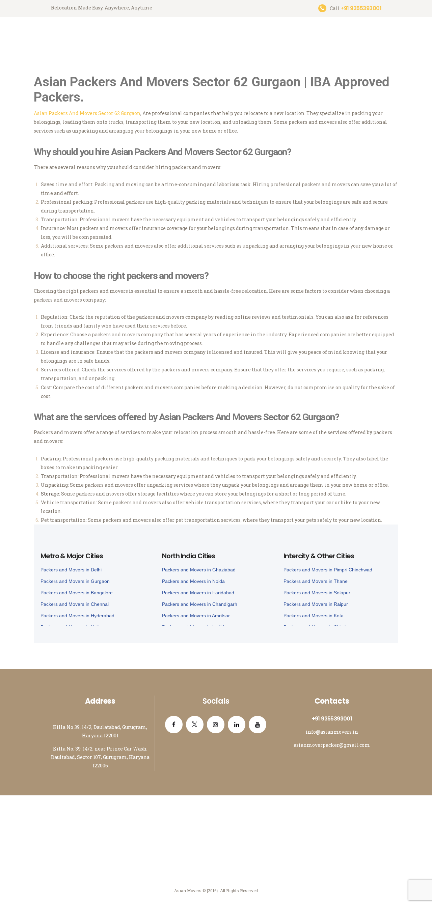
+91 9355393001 (332, 719)
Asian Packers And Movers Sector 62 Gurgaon (87, 113)
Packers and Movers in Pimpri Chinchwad (328, 569)
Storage (50, 493)
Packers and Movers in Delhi (71, 569)
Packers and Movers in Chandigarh (199, 604)
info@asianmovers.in (332, 732)
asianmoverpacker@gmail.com (332, 745)
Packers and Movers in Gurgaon (75, 581)
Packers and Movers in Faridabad (198, 592)
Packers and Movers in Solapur (317, 592)
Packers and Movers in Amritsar (196, 615)
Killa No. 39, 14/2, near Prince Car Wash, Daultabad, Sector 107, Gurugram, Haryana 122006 (100, 757)
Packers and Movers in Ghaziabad (199, 569)
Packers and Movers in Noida (193, 581)
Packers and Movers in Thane (316, 581)
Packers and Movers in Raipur (316, 604)
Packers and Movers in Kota (314, 615)
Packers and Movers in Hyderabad (77, 615)
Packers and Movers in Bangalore (76, 592)
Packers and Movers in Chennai (74, 604)
